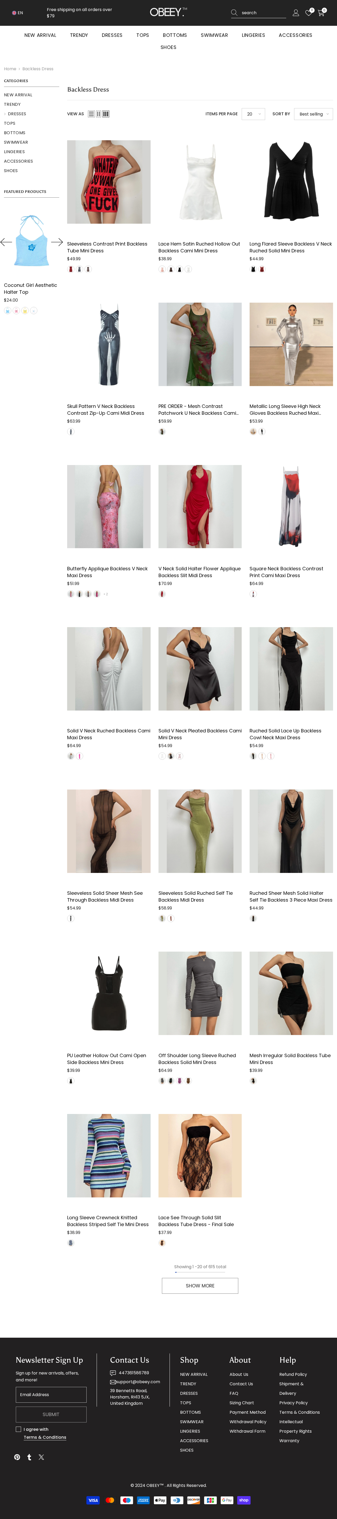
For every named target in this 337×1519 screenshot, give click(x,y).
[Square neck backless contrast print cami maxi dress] (291, 506)
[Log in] (296, 13)
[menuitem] (31, 95)
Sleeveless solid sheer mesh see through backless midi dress (105, 896)
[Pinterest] (17, 1457)
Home (10, 69)
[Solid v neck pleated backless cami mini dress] (200, 669)
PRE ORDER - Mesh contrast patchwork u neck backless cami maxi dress (197, 410)
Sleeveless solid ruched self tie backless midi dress (195, 896)
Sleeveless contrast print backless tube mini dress (107, 247)
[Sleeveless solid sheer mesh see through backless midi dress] (109, 831)
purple (21, 310)
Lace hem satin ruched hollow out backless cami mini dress (199, 247)
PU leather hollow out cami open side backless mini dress (106, 1059)
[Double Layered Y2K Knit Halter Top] (36, 241)
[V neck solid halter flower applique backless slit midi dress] (200, 506)
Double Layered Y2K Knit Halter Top (36, 288)
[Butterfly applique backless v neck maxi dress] (109, 506)
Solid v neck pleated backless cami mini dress (200, 734)
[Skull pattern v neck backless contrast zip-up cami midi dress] (109, 344)
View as (75, 114)
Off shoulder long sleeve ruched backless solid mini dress (197, 1059)
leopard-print (88, 594)
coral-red (262, 756)
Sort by (281, 114)
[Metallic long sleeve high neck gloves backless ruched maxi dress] (291, 344)
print (71, 1243)
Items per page (222, 114)
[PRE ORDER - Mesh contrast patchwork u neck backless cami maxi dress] (200, 344)
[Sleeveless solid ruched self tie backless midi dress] (200, 831)
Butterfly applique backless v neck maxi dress (107, 572)
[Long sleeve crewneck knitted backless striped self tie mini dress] (109, 1156)
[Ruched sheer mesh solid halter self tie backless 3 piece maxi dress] (291, 831)
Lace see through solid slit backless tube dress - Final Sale (196, 1221)
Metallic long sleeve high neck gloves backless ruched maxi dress (285, 410)
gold (253, 431)
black (79, 269)
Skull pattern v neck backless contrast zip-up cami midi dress (105, 409)
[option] (36, 261)
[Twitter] (41, 1457)
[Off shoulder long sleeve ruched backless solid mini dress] (200, 993)
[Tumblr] (29, 1457)
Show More (200, 1285)
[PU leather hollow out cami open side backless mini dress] (109, 993)
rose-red (97, 594)
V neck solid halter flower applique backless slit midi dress (199, 572)
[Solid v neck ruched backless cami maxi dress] (109, 669)
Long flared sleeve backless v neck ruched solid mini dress (291, 247)
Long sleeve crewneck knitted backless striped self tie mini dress (108, 1221)
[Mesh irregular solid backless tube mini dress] (291, 993)
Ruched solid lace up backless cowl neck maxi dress (285, 734)
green (12, 310)
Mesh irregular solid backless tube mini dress (290, 1059)
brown (171, 269)
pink (162, 269)
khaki (88, 269)
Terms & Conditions (45, 1437)
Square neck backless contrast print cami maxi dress (286, 572)
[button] (6, 242)
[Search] (258, 13)
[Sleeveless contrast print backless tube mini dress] (109, 182)
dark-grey (162, 1081)
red (71, 269)
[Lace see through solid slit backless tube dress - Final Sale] (200, 1156)
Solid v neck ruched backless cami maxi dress (108, 734)
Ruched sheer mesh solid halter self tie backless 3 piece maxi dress (291, 896)
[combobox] (264, 13)
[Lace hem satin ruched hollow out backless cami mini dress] (200, 182)
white (188, 269)
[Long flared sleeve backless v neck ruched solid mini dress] (291, 182)
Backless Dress (37, 69)
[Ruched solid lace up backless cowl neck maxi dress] (291, 669)
